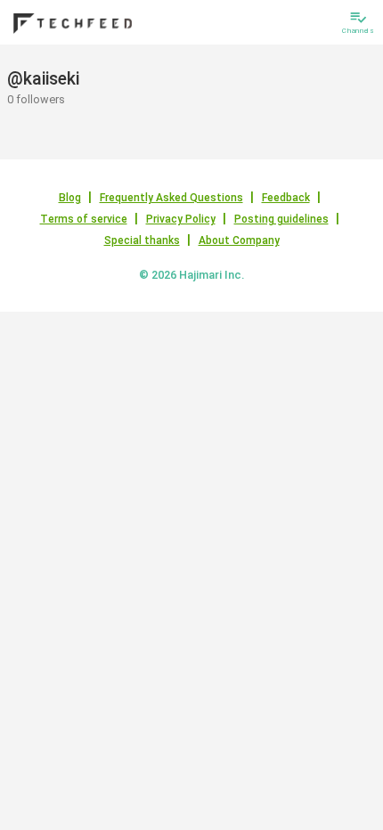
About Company (239, 240)
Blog (70, 197)
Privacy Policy (181, 219)
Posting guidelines (281, 219)
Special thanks (142, 240)
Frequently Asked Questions (171, 197)
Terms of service (83, 219)
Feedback (286, 197)
